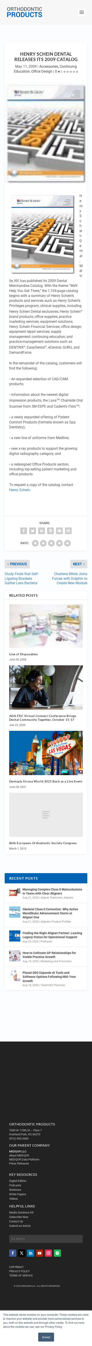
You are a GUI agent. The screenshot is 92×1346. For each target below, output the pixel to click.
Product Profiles (61, 921)
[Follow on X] (21, 1253)
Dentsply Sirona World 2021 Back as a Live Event (45, 781)
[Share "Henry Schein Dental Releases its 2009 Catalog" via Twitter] (32, 530)
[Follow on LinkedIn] (30, 1253)
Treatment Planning (53, 985)
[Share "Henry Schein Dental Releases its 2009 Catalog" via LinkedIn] (41, 530)
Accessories (48, 66)
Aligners (68, 897)
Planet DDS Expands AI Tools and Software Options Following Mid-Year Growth (49, 976)
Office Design (41, 71)
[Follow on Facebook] (12, 1253)
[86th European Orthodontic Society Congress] (46, 815)
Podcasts (46, 941)
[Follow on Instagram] (48, 1253)
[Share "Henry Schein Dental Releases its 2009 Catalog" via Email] (59, 530)
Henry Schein (19, 490)
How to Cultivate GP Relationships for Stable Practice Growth (49, 955)
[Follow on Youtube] (39, 1253)
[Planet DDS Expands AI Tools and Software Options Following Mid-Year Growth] (14, 975)
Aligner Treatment (51, 897)
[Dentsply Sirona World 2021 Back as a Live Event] (46, 753)
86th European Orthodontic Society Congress (43, 843)
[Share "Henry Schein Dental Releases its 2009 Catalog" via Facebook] (23, 530)
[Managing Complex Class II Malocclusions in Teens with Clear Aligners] (14, 892)
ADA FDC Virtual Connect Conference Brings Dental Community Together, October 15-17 (42, 717)
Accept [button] (46, 1337)
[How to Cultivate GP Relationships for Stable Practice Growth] (14, 955)
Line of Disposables (23, 654)
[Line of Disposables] (46, 626)
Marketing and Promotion (56, 961)
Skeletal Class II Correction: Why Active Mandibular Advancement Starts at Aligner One (50, 913)
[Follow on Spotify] (57, 1253)
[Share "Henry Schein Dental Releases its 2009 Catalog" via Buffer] (50, 530)
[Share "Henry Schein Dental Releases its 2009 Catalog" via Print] (68, 530)
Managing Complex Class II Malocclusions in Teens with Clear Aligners (52, 891)
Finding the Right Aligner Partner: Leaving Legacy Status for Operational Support (52, 935)
